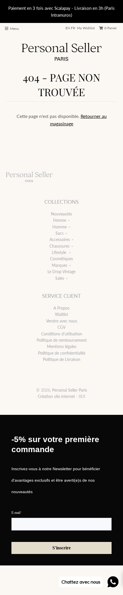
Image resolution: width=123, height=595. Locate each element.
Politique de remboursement (62, 340)
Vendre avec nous (61, 320)
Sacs (59, 233)
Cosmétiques (61, 258)
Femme (59, 220)
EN (68, 28)
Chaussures (59, 246)
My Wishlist (86, 28)
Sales (59, 278)
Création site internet (56, 396)
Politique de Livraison (61, 359)
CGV (61, 327)
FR (73, 28)
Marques (59, 265)
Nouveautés (61, 213)
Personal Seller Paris (69, 390)
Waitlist (61, 314)
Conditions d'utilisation (61, 333)
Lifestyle (59, 252)
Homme (59, 226)
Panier (110, 28)
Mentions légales (61, 346)
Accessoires (59, 239)
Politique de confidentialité (61, 353)
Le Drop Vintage (61, 271)
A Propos (61, 308)
